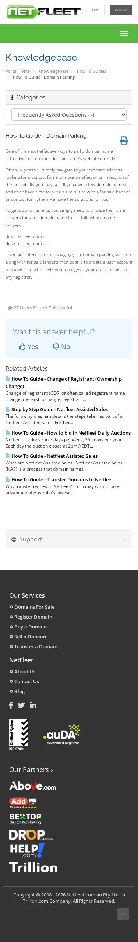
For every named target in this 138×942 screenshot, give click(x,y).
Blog (19, 691)
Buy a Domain (30, 626)
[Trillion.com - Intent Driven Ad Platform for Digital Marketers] (69, 866)
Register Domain (32, 616)
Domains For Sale (33, 607)
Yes (32, 346)
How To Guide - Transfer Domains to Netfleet (61, 479)
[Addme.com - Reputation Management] (69, 802)
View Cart (121, 10)
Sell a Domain (29, 636)
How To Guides (91, 71)
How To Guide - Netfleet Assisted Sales (54, 456)
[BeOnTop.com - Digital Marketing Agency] (69, 818)
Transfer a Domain (35, 646)
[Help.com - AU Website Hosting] (69, 850)
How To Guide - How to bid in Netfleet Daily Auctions (70, 433)
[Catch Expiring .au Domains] (69, 834)
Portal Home (18, 71)
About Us (24, 671)
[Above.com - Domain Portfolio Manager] (69, 786)
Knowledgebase (53, 71)
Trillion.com (35, 901)
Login (95, 9)
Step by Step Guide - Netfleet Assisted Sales (59, 409)
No (64, 346)
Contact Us (26, 681)
